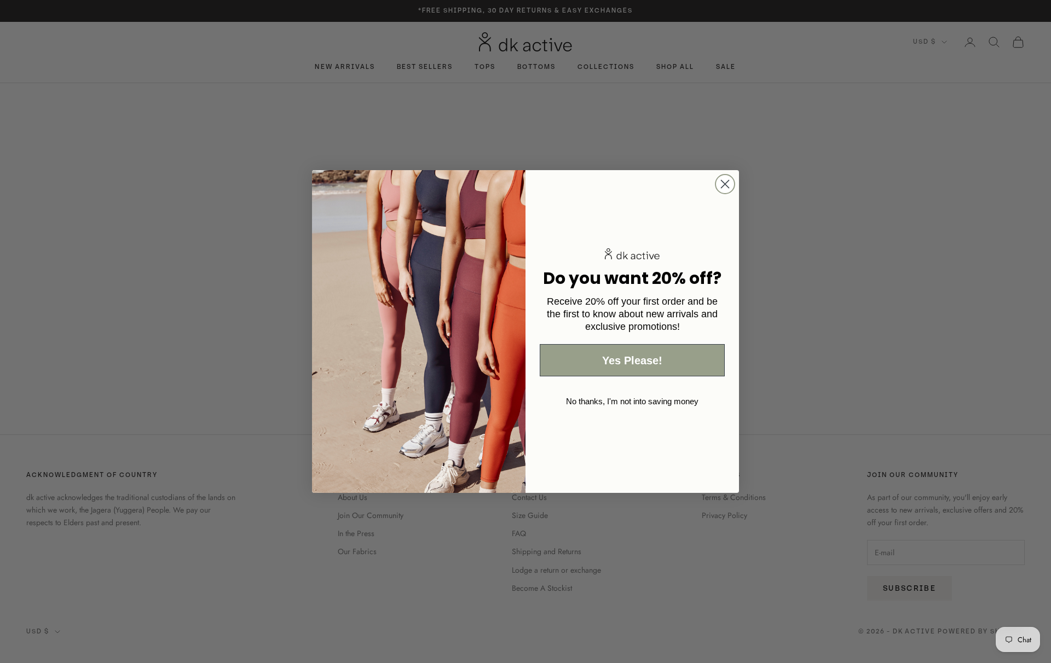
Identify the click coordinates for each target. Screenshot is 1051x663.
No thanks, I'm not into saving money (632, 401)
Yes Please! (632, 360)
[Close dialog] (725, 184)
